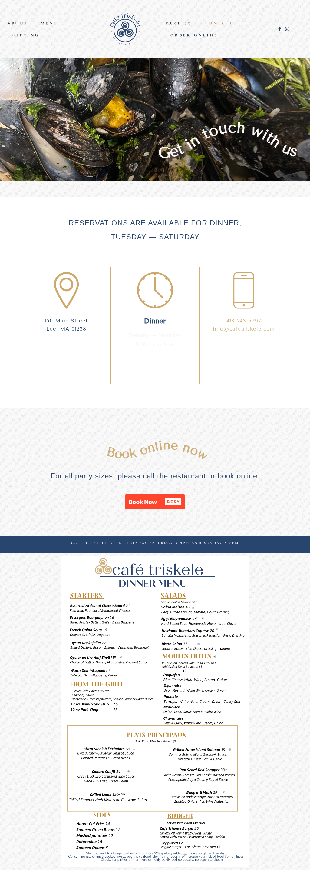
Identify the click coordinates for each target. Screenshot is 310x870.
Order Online (194, 35)
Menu (49, 23)
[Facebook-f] (279, 29)
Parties (179, 23)
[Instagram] (287, 29)
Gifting (26, 35)
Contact (219, 23)
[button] (155, 501)
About (18, 23)
